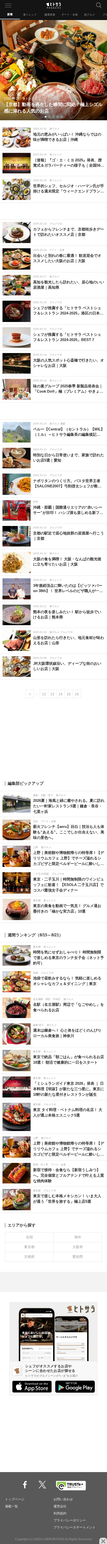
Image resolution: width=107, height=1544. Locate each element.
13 (52, 694)
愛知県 (77, 1257)
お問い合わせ (63, 1499)
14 (60, 694)
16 (77, 694)
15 (69, 694)
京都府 (29, 1257)
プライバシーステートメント (75, 1527)
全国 (29, 1237)
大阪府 (77, 1247)
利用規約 (60, 1513)
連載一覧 (11, 1506)
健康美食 (49, 14)
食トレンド (30, 14)
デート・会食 (69, 14)
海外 (77, 1237)
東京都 (29, 1247)
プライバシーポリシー (70, 1520)
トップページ (14, 1499)
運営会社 (60, 1506)
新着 (10, 14)
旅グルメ (89, 14)
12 (44, 694)
